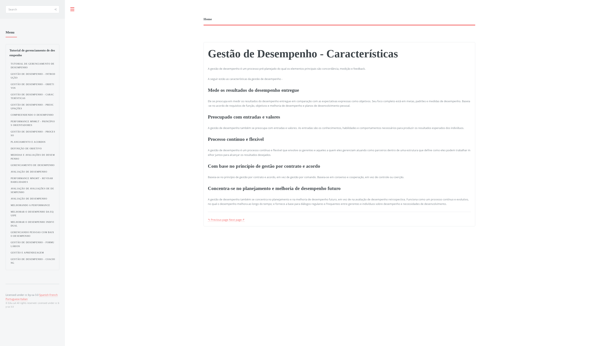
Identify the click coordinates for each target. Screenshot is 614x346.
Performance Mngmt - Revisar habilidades (32, 180)
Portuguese (13, 299)
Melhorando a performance (30, 205)
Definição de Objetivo (26, 148)
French (53, 295)
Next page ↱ (237, 220)
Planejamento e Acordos (28, 142)
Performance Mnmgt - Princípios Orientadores (33, 123)
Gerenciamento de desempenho (33, 165)
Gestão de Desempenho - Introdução (33, 76)
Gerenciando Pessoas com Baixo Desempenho (32, 234)
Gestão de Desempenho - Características (32, 96)
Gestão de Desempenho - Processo (33, 133)
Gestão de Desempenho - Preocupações (32, 106)
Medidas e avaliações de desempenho (33, 157)
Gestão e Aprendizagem (27, 252)
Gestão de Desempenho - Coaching (33, 261)
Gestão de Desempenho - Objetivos (32, 86)
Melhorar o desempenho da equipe (32, 213)
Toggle (72, 9)
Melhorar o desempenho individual (32, 224)
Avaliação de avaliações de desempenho (32, 190)
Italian (24, 299)
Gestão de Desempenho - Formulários (32, 244)
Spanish (44, 295)
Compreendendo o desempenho (32, 115)
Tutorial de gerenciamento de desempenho (33, 65)
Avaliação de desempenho (29, 171)
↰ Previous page (218, 220)
